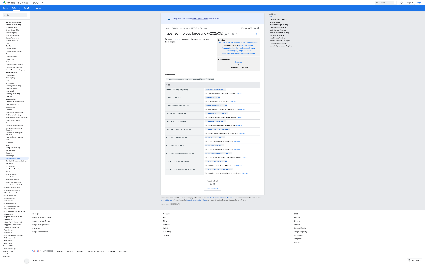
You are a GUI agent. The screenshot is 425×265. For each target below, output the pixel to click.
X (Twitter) (167, 232)
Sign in (419, 3)
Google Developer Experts (41, 225)
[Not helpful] (258, 28)
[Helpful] (255, 28)
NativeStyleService (245, 45)
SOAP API (38, 2)
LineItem (176, 39)
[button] (14, 35)
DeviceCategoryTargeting (215, 121)
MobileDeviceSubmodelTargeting (218, 153)
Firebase (297, 225)
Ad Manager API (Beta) (200, 19)
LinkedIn (166, 228)
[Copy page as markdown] (233, 34)
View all (296, 242)
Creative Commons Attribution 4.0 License (220, 198)
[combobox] (386, 3)
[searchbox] (15, 15)
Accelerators (36, 228)
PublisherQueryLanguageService (238, 51)
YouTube (166, 235)
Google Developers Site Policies (196, 200)
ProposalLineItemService (232, 48)
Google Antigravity (300, 232)
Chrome (297, 221)
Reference (16, 8)
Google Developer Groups (41, 221)
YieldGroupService (248, 53)
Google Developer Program (41, 217)
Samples (27, 8)
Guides (5, 8)
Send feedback (251, 34)
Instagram (166, 225)
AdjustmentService (238, 43)
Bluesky (166, 221)
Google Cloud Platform (96, 251)
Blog (164, 217)
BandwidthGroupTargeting (215, 89)
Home (167, 28)
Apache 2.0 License (167, 200)
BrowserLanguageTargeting (216, 105)
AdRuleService (224, 43)
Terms (34, 260)
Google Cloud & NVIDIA (40, 232)
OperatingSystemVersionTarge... (219, 169)
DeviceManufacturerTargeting (217, 129)
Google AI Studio (300, 228)
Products (175, 28)
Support (38, 8)
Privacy (41, 260)
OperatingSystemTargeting (216, 161)
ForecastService (252, 43)
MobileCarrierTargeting (215, 137)
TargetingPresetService (231, 53)
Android (297, 217)
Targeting (238, 62)
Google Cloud (298, 235)
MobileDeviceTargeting (214, 145)
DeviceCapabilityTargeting (216, 113)
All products (123, 251)
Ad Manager (22, 2)
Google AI (111, 251)
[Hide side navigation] (26, 261)
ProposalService (248, 48)
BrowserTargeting (212, 97)
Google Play (298, 239)
